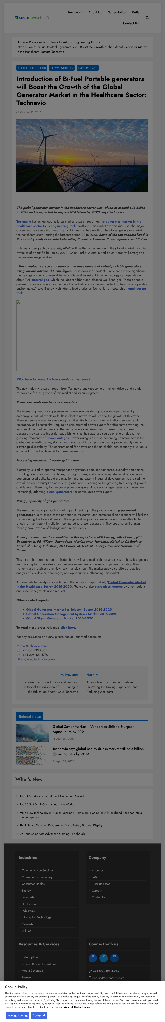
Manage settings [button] (17, 1015)
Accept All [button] (39, 1015)
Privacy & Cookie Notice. (76, 1007)
